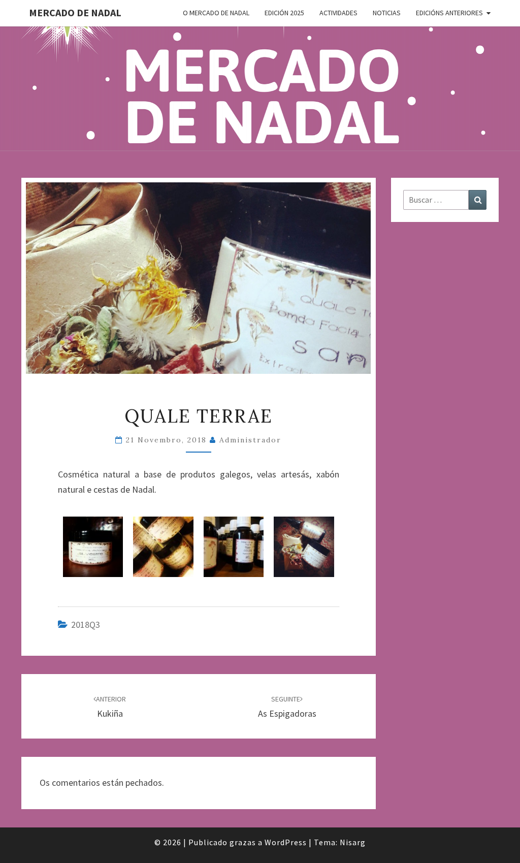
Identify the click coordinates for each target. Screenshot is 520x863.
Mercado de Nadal (75, 12)
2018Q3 (85, 624)
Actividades (338, 12)
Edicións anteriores (449, 12)
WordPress (286, 842)
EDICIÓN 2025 (284, 12)
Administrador (250, 439)
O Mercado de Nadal (216, 12)
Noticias (387, 12)
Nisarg (353, 842)
